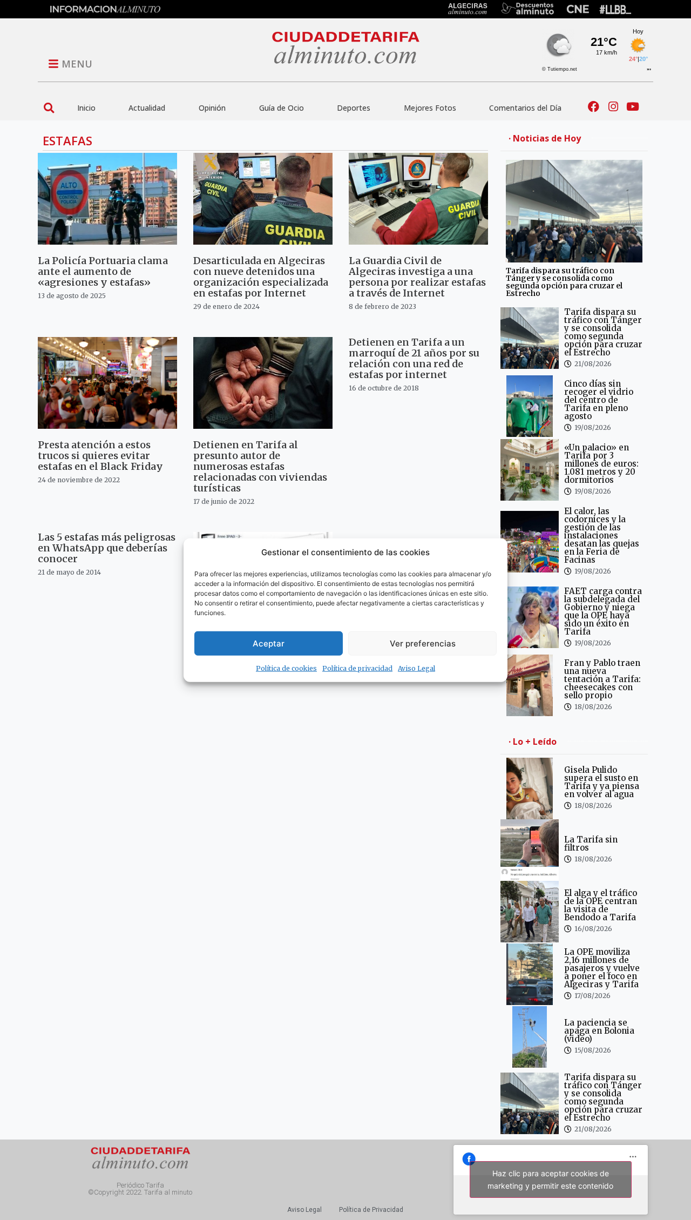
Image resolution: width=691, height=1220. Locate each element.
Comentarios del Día (525, 108)
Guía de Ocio (281, 108)
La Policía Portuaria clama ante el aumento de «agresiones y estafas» (103, 271)
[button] (49, 108)
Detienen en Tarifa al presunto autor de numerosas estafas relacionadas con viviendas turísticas (260, 466)
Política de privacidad (357, 668)
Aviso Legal (416, 668)
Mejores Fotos (430, 108)
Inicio (86, 108)
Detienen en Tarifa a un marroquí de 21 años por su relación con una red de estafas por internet (414, 358)
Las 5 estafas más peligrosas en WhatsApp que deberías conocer (106, 548)
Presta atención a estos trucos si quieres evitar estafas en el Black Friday (100, 456)
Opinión (212, 108)
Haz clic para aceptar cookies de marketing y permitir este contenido (550, 1179)
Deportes (353, 108)
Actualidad (146, 108)
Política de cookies (286, 668)
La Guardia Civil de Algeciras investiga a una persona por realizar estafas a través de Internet (417, 276)
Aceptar (268, 643)
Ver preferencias (423, 643)
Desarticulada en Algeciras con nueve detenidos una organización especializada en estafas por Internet (260, 276)
